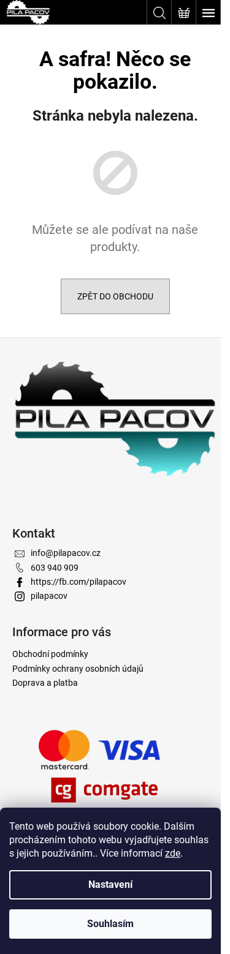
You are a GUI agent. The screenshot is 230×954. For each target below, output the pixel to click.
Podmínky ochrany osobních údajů (78, 669)
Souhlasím (110, 924)
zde (172, 853)
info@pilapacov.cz (66, 553)
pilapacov (49, 596)
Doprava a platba (45, 683)
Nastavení (110, 884)
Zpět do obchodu (115, 296)
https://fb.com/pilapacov (78, 582)
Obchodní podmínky (50, 654)
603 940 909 (55, 568)
